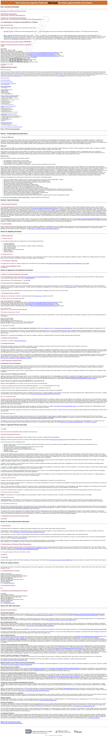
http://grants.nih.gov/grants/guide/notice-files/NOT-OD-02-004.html (45, 393)
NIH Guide (53, 2)
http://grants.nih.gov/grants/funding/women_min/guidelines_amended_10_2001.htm (25, 649)
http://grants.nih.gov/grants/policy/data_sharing (65, 406)
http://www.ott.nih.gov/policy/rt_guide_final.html (43, 507)
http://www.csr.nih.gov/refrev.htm (57, 439)
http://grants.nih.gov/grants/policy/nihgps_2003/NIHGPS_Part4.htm (32, 548)
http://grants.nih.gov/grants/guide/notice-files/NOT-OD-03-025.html (34, 690)
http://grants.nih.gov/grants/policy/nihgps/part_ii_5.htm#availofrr (15, 507)
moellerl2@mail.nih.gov (9, 603)
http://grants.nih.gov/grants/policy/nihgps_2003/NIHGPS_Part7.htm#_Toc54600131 (48, 417)
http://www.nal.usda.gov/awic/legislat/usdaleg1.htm (86, 615)
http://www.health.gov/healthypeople (48, 700)
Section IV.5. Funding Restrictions (19, 538)
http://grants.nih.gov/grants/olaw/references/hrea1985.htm (40, 615)
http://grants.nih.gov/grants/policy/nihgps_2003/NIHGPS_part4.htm (29, 532)
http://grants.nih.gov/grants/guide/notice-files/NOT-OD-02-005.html (65, 668)
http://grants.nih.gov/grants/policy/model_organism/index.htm (89, 636)
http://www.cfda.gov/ (40, 703)
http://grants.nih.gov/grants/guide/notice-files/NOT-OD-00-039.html (17, 664)
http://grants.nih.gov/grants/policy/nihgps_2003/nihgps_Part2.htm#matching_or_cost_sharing (68, 263)
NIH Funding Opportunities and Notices (12, 723)
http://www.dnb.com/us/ (70, 287)
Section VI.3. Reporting (91, 422)
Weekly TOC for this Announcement (11, 721)
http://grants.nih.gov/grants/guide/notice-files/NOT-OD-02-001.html (68, 648)
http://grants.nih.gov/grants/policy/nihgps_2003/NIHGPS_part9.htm (22, 549)
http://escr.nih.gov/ (40, 669)
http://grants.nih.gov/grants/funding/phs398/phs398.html (87, 218)
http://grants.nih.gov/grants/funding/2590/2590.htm (71, 422)
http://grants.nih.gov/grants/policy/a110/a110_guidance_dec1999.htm (64, 676)
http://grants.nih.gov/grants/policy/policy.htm (84, 706)
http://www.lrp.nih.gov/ (94, 717)
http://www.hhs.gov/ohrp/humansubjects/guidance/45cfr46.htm (61, 619)
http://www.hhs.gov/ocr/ (69, 688)
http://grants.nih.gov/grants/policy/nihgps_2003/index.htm (14, 417)
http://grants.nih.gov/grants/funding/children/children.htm (14, 660)
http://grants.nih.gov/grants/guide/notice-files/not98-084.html (40, 625)
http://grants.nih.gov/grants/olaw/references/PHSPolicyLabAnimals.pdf (87, 614)
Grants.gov (74, 35)
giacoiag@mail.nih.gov (9, 583)
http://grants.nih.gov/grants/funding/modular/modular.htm (84, 378)
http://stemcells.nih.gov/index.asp (38, 668)
